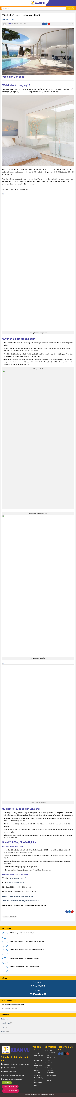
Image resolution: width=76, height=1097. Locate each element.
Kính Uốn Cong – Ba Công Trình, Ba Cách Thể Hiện (24, 958)
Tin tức (12, 19)
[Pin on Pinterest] (49, 24)
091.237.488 (38, 985)
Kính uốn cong (5, 1023)
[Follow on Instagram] (62, 1053)
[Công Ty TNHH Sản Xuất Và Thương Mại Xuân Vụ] (38, 3)
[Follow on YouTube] (67, 1053)
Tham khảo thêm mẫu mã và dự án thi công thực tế (20, 901)
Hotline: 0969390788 (10, 1087)
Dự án (3, 1019)
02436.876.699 (38, 994)
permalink (13, 916)
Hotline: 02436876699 (11, 1091)
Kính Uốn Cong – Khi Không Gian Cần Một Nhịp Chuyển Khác (26, 949)
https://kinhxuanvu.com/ (17, 878)
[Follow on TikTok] (65, 1053)
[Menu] (73, 3)
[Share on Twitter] (46, 24)
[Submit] (70, 8)
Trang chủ (5, 19)
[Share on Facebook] (43, 24)
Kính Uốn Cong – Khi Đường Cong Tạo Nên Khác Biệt (24, 966)
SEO (2, 1027)
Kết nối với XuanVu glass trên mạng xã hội (17, 896)
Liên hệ (49, 1080)
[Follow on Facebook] (59, 1053)
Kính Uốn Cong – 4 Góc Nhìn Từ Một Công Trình (23, 933)
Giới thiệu (36, 1053)
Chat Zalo (7, 1082)
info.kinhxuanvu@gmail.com (16, 882)
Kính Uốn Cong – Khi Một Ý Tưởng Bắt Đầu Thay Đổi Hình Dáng (27, 941)
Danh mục (37, 1070)
